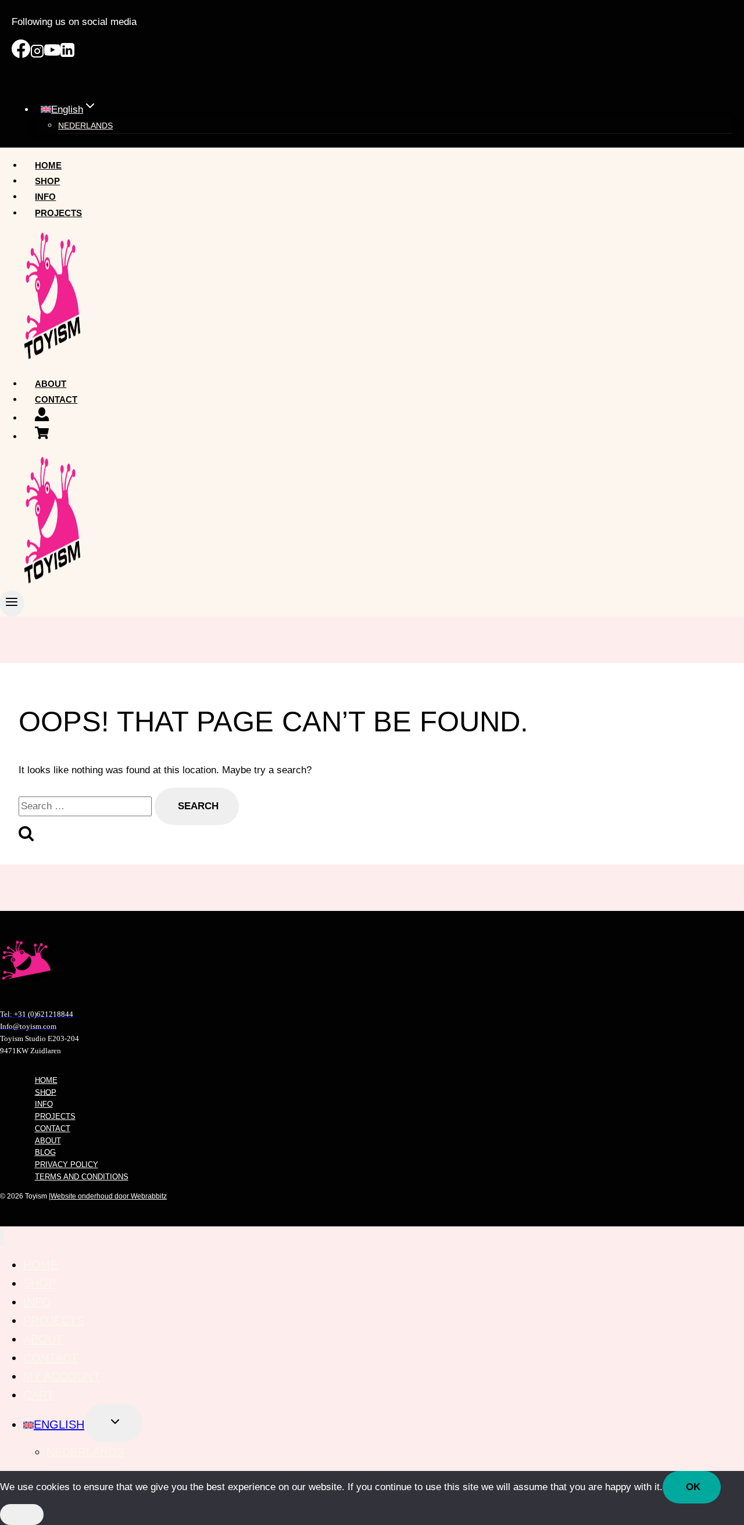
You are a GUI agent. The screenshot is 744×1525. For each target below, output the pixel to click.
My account (61, 1376)
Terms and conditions (81, 1176)
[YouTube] (52, 54)
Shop (47, 181)
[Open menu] (12, 603)
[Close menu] (2, 1237)
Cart (38, 1394)
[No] (22, 1514)
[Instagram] (37, 54)
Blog (45, 1152)
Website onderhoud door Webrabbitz (109, 1196)
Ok (693, 1486)
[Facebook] (21, 54)
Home (48, 165)
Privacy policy (66, 1164)
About (50, 384)
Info (45, 197)
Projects (58, 213)
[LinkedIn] (67, 54)
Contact (56, 399)
